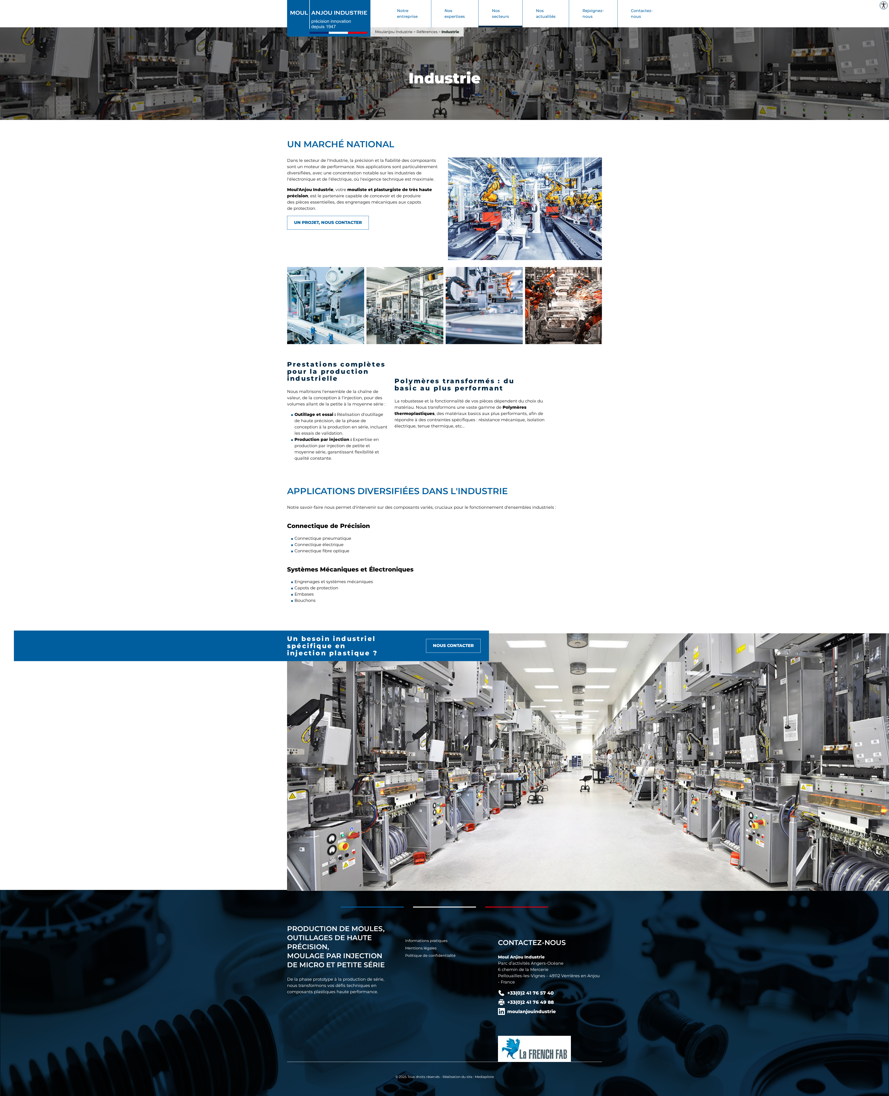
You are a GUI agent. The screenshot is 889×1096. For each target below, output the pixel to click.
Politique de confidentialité (430, 955)
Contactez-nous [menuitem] (642, 13)
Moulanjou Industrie (394, 32)
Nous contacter (453, 645)
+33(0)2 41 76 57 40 (530, 993)
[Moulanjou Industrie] (328, 18)
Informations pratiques (426, 941)
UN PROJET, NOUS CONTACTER (328, 222)
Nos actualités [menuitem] (546, 13)
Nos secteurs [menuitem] (500, 13)
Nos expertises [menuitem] (454, 13)
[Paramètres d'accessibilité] (884, 5)
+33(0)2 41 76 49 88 (530, 1002)
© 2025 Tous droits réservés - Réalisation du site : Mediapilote (444, 1077)
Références (427, 32)
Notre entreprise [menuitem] (407, 13)
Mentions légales (421, 948)
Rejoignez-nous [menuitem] (593, 13)
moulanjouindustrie (531, 1011)
